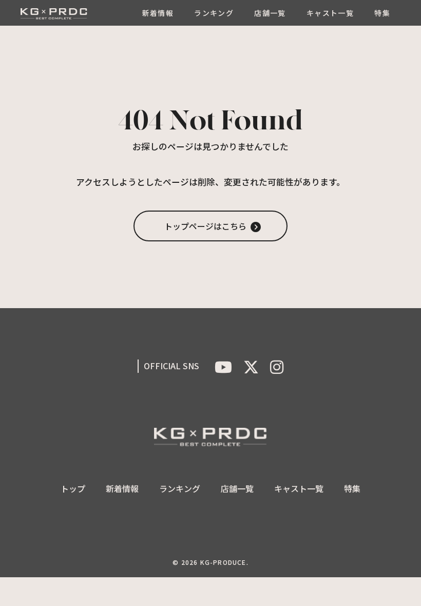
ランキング (214, 13)
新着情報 (158, 13)
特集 (382, 13)
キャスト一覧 (330, 13)
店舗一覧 (270, 13)
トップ (73, 488)
